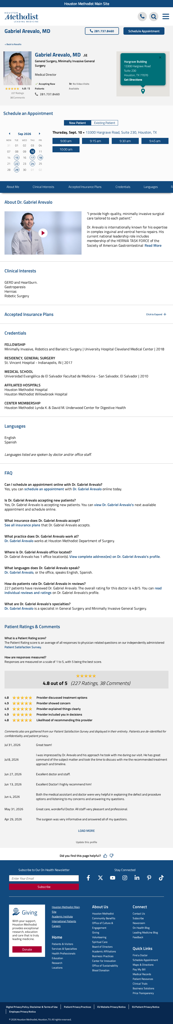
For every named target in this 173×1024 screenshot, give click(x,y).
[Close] (160, 58)
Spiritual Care (99, 942)
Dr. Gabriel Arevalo (87, 489)
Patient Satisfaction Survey (23, 647)
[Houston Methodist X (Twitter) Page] (100, 877)
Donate (27, 949)
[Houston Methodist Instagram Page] (124, 877)
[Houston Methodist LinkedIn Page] (137, 877)
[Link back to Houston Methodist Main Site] (21, 17)
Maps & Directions (143, 964)
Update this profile (86, 842)
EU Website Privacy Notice (111, 1007)
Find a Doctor (140, 955)
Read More (153, 245)
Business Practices (103, 956)
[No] (111, 855)
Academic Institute (62, 916)
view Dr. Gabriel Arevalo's (114, 504)
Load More (86, 830)
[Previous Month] (9, 133)
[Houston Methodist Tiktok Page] (161, 877)
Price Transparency (143, 993)
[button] (143, 91)
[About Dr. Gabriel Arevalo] (43, 233)
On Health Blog (141, 928)
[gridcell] (32, 151)
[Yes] (105, 855)
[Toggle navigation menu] (166, 16)
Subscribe (44, 886)
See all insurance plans (22, 525)
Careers (56, 926)
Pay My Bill (139, 969)
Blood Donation (100, 970)
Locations (57, 967)
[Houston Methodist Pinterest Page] (149, 877)
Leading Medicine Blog (145, 932)
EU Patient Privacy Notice (145, 1007)
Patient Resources (143, 979)
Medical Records (142, 974)
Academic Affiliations (104, 951)
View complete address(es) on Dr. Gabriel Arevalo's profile (114, 556)
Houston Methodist (103, 913)
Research (57, 963)
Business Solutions (143, 988)
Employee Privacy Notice (22, 1011)
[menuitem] (86, 3)
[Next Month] (39, 133)
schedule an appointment (44, 489)
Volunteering (99, 937)
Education (57, 958)
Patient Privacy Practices (77, 1007)
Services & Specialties (64, 948)
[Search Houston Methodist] (153, 16)
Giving (95, 932)
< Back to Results (13, 44)
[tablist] (91, 122)
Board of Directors (102, 946)
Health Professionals (63, 953)
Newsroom (139, 923)
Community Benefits (103, 918)
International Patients (64, 921)
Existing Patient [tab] (104, 122)
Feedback (138, 937)
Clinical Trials (140, 983)
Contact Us (139, 913)
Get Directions (133, 79)
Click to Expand (154, 314)
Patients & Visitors (62, 944)
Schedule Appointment (143, 31)
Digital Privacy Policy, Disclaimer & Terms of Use (32, 1007)
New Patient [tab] (77, 122)
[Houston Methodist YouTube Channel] (112, 877)
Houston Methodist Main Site (86, 3)
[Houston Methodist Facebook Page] (88, 877)
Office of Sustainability (105, 965)
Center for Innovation (104, 961)
